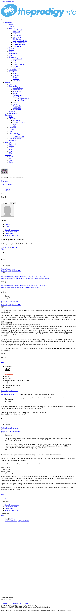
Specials (15, 93)
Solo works (12, 57)
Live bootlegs (21, 100)
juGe (2, 362)
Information (8, 23)
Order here (4, 181)
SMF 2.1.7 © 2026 (11, 521)
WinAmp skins (13, 133)
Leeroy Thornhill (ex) (20, 41)
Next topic (14, 247)
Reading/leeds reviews (8, 269)
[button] (6, 184)
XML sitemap (13, 603)
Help (6, 519)
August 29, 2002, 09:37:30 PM (11, 305)
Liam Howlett (17, 30)
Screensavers (13, 140)
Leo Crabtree (17, 35)
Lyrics (11, 147)
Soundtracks (17, 106)
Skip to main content (7, 2)
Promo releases (17, 90)
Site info (11, 71)
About (15, 73)
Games (11, 162)
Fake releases (17, 109)
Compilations (17, 108)
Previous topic (5, 247)
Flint (14, 61)
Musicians (8, 142)
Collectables (13, 70)
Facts (10, 51)
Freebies (15, 102)
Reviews (11, 50)
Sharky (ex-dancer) (19, 42)
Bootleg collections (23, 99)
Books (11, 84)
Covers (15, 104)
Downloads (8, 115)
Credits (15, 77)
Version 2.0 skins (18, 137)
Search (21, 603)
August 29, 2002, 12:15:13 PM (11, 271)
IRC (10, 158)
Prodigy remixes (18, 95)
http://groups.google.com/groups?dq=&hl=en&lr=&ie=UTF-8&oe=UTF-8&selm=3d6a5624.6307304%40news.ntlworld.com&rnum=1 (24, 286)
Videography (13, 113)
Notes (11, 149)
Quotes (11, 55)
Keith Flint (16, 32)
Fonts (10, 131)
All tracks (12, 111)
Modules (11, 129)
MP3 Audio (12, 118)
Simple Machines (23, 521)
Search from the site (7, 598)
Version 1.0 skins (18, 135)
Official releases (18, 88)
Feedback (16, 79)
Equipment (12, 144)
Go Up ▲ (12, 519)
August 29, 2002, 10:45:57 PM (11, 394)
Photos (11, 117)
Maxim (15, 33)
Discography (13, 86)
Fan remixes (17, 120)
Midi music (12, 128)
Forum (11, 156)
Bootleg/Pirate (17, 97)
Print (2, 249)
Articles (11, 48)
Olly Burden (17, 39)
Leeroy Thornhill (18, 64)
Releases (7, 82)
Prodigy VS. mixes (19, 122)
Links (10, 160)
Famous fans (13, 53)
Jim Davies (16, 68)
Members (12, 28)
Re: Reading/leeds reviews (9, 301)
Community (8, 155)
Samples (11, 146)
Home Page (4, 603)
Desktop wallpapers (15, 138)
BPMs (11, 151)
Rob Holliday (17, 37)
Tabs (10, 153)
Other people (17, 46)
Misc (14, 126)
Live (14, 124)
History (11, 24)
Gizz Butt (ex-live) (19, 44)
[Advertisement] (38, 546)
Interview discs (17, 91)
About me (16, 75)
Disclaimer (16, 80)
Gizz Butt (16, 66)
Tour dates (12, 26)
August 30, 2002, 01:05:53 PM (11, 431)
